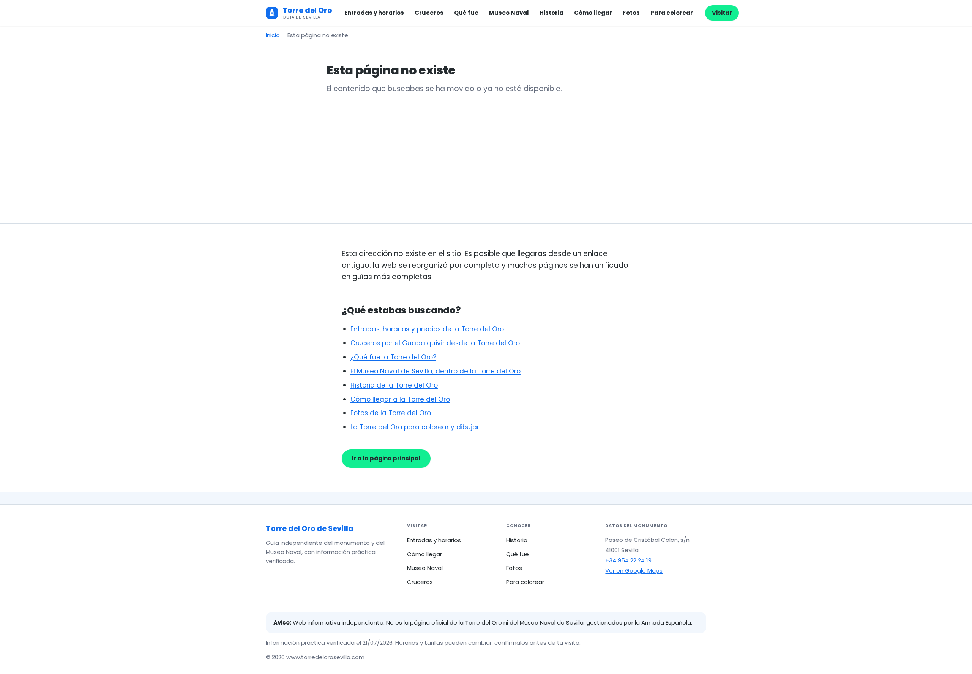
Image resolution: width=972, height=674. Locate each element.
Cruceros (429, 13)
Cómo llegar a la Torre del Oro (400, 399)
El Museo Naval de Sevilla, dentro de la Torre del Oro (435, 371)
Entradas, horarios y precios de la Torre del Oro (427, 329)
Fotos (631, 13)
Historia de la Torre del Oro (394, 385)
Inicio (273, 35)
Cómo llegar (593, 13)
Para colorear (671, 13)
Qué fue (466, 13)
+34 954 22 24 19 (628, 560)
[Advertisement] (486, 151)
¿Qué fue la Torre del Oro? (393, 357)
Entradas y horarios (374, 13)
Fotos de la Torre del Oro (390, 413)
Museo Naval (509, 13)
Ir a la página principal (386, 458)
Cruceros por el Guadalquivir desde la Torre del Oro (435, 343)
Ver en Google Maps (634, 570)
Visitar (722, 13)
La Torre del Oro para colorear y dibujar (414, 427)
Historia (551, 13)
